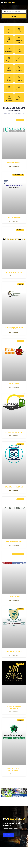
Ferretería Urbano (14, 162)
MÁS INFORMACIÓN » (14, 166)
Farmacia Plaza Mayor (14, 651)
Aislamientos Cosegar (14, 272)
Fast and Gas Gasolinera (14, 432)
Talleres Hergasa (14, 217)
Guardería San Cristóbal (14, 487)
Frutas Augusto (14, 384)
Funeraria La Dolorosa (14, 542)
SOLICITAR (8, 835)
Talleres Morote (14, 596)
